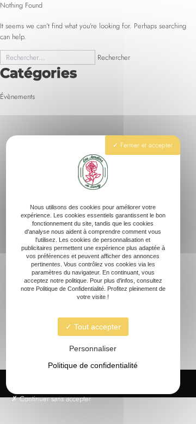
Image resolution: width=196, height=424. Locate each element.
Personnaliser (93, 348)
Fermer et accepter (145, 145)
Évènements (17, 96)
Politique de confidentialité (93, 365)
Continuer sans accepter (54, 399)
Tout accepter (96, 326)
